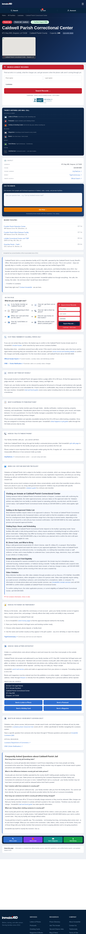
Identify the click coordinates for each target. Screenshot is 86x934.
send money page (24, 620)
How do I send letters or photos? (16, 322)
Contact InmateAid (26, 287)
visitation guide (31, 488)
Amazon (23, 677)
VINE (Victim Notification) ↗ (13, 746)
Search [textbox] (15, 10)
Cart (44, 10)
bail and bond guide (31, 390)
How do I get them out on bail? (43, 305)
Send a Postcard (62, 702)
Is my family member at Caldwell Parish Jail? (16, 305)
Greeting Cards (35, 929)
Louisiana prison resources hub (22, 727)
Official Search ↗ (76, 178)
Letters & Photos (35, 922)
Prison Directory (55, 922)
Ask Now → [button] (43, 209)
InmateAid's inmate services (61, 582)
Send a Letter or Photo (23, 702)
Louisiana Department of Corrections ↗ (17, 742)
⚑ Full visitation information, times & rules (17, 597)
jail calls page (74, 443)
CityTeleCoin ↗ (77, 171)
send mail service (18, 669)
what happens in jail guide (59, 421)
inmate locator (17, 345)
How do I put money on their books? (42, 316)
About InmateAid (74, 922)
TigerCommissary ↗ (75, 175)
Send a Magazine (63, 708)
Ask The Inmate (55, 925)
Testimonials (73, 929)
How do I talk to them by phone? (42, 311)
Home (4, 15)
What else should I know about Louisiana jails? (42, 322)
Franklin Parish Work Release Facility (16, 232)
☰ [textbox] (83, 4)
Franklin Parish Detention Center (15, 226)
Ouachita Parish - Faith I (12, 244)
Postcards (33, 925)
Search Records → (43, 91)
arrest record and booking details (63, 351)
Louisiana (20, 15)
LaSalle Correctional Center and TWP (16, 238)
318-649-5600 (68, 33)
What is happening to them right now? (17, 311)
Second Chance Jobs (57, 929)
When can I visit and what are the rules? (17, 316)
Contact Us (73, 925)
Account (73, 10)
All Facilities (11, 15)
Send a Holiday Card (23, 708)
